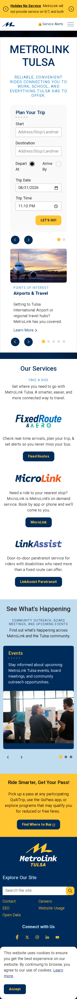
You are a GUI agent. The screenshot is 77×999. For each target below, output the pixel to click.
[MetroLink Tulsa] (8, 24)
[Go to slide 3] (53, 341)
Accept (15, 989)
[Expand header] (70, 24)
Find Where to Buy (36, 825)
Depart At (21, 167)
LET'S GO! (48, 220)
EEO (6, 909)
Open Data (12, 915)
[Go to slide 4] (59, 341)
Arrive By (47, 167)
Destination (25, 144)
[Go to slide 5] (64, 341)
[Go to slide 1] (59, 239)
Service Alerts (52, 24)
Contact (9, 902)
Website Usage (51, 909)
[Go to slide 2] (64, 239)
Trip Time (24, 199)
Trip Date (23, 181)
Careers (45, 902)
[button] (70, 891)
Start (20, 124)
